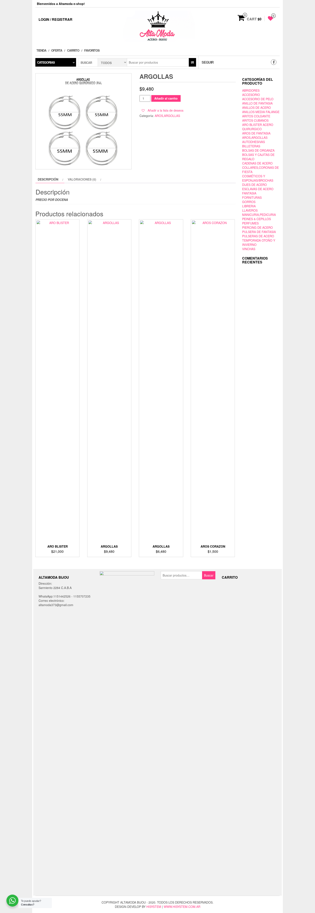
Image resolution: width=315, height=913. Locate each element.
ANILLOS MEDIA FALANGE (260, 112)
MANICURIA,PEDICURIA (259, 214)
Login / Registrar (55, 19)
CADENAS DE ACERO (257, 163)
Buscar (208, 575)
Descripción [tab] (48, 179)
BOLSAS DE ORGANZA (258, 150)
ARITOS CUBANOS (255, 120)
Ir (192, 62)
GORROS (248, 202)
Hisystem (153, 906)
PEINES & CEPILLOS (256, 219)
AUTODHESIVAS (253, 142)
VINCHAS (248, 249)
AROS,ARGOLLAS (167, 116)
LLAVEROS (250, 210)
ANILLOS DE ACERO (256, 107)
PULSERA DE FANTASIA (259, 232)
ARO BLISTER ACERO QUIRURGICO (257, 127)
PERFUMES (250, 223)
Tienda (41, 50)
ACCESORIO (251, 95)
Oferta (56, 50)
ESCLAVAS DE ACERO (257, 189)
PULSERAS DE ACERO (258, 236)
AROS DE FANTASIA (256, 133)
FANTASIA (249, 193)
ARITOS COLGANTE (256, 116)
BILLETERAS (251, 146)
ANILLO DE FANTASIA (257, 103)
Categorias (46, 62)
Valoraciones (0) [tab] (82, 179)
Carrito (73, 50)
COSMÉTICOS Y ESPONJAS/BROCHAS (257, 178)
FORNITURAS (252, 197)
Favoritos (91, 50)
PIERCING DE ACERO (257, 227)
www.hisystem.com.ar (182, 906)
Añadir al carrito (166, 98)
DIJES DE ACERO (254, 184)
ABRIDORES (251, 90)
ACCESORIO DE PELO (257, 99)
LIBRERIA (249, 206)
